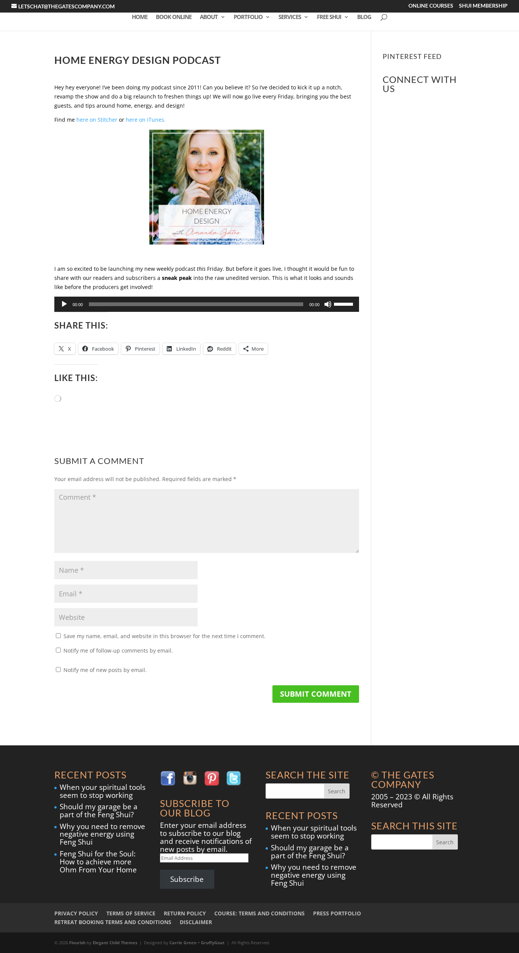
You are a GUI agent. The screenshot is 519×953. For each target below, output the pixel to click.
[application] (206, 304)
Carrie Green (182, 942)
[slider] (344, 303)
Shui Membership (483, 6)
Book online (173, 17)
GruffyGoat (213, 942)
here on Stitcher (97, 119)
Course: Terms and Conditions (259, 913)
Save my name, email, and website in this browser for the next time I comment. (164, 636)
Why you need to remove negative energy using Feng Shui (102, 834)
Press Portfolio (337, 913)
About (209, 17)
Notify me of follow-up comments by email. (118, 650)
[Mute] (328, 304)
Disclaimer (196, 922)
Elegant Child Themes (115, 942)
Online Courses (430, 6)
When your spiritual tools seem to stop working (103, 791)
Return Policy (185, 913)
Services (289, 17)
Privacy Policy (76, 913)
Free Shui (329, 17)
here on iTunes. (146, 119)
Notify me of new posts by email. (105, 669)
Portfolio (248, 17)
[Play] (64, 304)
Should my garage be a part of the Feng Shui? (99, 811)
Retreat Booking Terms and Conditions (112, 922)
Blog (364, 17)
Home (139, 17)
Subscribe (187, 879)
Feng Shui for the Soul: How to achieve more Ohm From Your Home (98, 862)
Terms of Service (130, 913)
